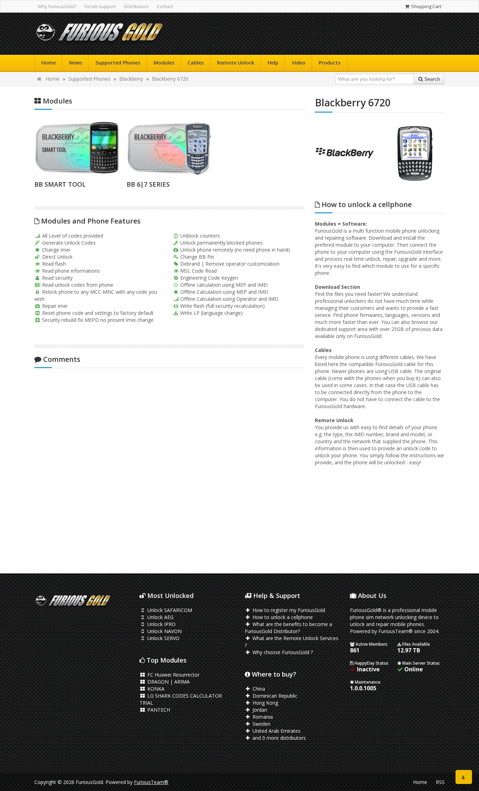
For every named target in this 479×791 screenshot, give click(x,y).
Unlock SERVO (163, 638)
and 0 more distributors (278, 737)
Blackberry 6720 (170, 78)
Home (48, 62)
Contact (165, 6)
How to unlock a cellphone (282, 617)
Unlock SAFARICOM (169, 610)
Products (329, 62)
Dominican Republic (274, 695)
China (258, 688)
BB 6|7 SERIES (148, 184)
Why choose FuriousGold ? (282, 652)
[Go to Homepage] (99, 34)
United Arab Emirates (276, 730)
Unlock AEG (160, 617)
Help (273, 62)
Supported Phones (117, 62)
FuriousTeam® (151, 782)
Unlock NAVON (164, 631)
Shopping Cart (425, 6)
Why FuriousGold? (57, 6)
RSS (440, 782)
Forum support (100, 6)
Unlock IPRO (161, 624)
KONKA (155, 688)
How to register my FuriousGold (288, 610)
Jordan (259, 709)
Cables (196, 62)
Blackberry (131, 78)
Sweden (260, 723)
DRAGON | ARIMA (168, 681)
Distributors (136, 6)
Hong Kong (264, 702)
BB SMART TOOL (60, 184)
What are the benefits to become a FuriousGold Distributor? (288, 627)
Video (298, 62)
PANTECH (158, 709)
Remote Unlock (235, 62)
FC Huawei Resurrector (173, 674)
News (75, 62)
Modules (164, 62)
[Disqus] (169, 466)
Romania (262, 716)
